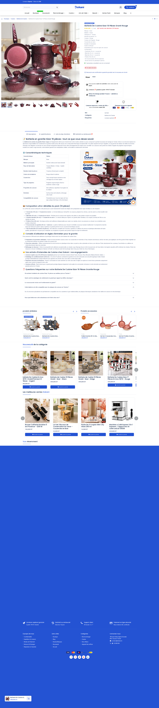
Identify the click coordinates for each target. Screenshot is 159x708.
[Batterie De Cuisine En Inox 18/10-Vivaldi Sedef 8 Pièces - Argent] (37, 363)
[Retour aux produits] (155, 19)
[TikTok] (79, 657)
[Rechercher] (57, 7)
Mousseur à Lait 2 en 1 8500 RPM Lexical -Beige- (92, 425)
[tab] (83, 134)
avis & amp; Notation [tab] (62, 134)
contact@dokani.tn (117, 641)
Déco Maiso (85, 642)
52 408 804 (116, 643)
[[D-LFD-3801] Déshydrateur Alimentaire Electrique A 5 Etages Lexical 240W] (65, 411)
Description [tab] (32, 134)
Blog (54, 639)
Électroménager (86, 637)
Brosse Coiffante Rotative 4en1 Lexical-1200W (37, 425)
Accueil (55, 647)
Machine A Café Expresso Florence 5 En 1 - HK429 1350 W (120, 426)
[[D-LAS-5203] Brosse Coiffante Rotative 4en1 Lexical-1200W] (37, 411)
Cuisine (13, 19)
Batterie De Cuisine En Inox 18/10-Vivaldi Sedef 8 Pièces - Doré (121, 379)
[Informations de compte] (120, 7)
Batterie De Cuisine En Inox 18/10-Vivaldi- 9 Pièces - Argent (63, 379)
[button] (5, 61)
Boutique (6, 19)
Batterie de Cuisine (22, 19)
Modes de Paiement (29, 642)
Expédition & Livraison (30, 639)
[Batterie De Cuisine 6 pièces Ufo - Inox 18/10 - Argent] (93, 363)
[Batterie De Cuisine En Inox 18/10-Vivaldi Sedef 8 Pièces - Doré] (121, 363)
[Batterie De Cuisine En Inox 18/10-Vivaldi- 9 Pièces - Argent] (65, 363)
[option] (79, 370)
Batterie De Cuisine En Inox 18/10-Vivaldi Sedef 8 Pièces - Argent (37, 379)
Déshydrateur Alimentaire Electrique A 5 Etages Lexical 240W (64, 426)
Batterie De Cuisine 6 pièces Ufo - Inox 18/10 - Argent (92, 378)
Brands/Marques (57, 642)
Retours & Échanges (29, 644)
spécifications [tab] (46, 134)
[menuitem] (27, 13)
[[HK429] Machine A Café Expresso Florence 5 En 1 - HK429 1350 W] (121, 411)
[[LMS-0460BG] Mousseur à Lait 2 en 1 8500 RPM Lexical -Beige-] (93, 411)
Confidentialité (28, 637)
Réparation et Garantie (30, 647)
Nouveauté (56, 644)
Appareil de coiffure (87, 644)
